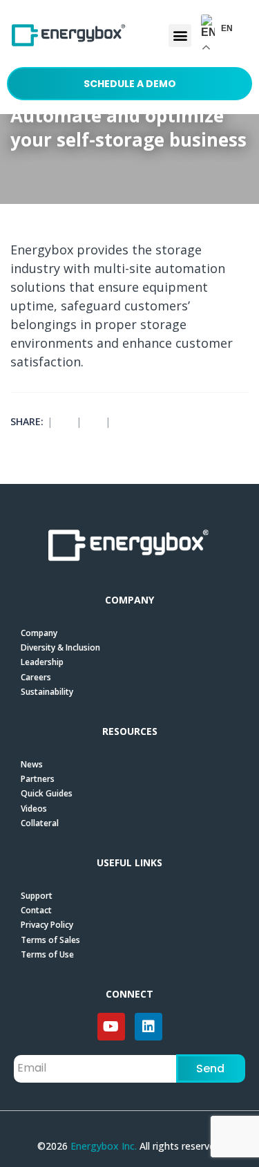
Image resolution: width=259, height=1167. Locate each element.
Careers (36, 677)
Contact (36, 910)
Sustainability (47, 692)
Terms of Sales (50, 940)
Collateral (40, 823)
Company (39, 633)
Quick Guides (47, 793)
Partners (38, 779)
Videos (34, 808)
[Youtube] (111, 1026)
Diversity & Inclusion (60, 647)
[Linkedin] (148, 1026)
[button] (180, 35)
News (32, 764)
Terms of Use (47, 954)
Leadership (42, 662)
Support (36, 896)
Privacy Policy (47, 925)
